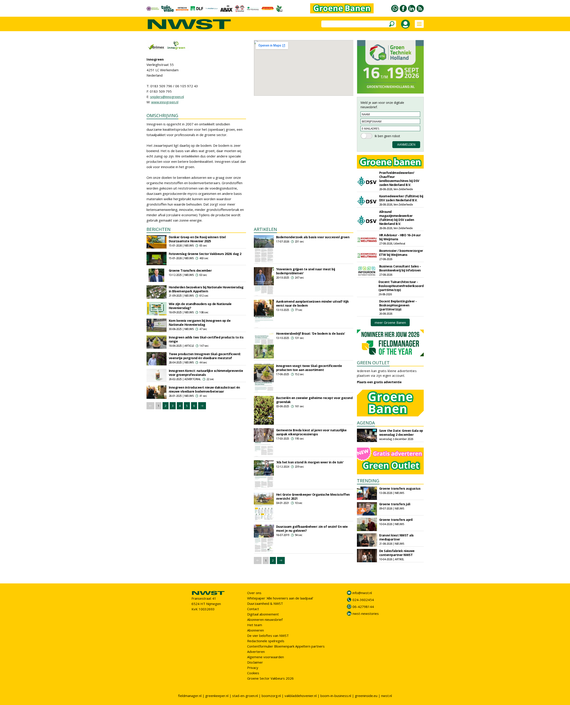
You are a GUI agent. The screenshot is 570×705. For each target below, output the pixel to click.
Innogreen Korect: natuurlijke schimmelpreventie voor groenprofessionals (206, 373)
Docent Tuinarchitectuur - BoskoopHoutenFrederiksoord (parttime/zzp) (401, 286)
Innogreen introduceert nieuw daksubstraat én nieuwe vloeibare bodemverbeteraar (204, 389)
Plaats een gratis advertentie (379, 382)
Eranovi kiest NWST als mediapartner (396, 537)
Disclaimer (255, 662)
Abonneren (255, 630)
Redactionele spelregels (265, 641)
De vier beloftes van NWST (268, 635)
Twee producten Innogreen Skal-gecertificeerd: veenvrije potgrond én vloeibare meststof (205, 356)
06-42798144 (363, 606)
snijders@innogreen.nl (167, 96)
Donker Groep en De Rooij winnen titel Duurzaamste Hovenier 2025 (197, 239)
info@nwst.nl (362, 593)
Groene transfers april (396, 520)
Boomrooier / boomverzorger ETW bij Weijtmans (401, 253)
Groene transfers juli (394, 504)
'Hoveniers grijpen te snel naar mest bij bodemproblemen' (305, 271)
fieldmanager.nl (190, 695)
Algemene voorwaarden (265, 657)
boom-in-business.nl (335, 695)
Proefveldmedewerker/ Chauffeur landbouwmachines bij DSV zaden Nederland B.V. (399, 179)
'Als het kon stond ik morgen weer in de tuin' (310, 462)
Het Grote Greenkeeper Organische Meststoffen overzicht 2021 (313, 496)
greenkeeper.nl (216, 695)
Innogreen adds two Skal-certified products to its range (206, 339)
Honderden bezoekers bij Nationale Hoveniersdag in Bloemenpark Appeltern (206, 289)
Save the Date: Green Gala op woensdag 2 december (401, 432)
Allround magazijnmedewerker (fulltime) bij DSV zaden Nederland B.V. (396, 218)
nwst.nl (386, 695)
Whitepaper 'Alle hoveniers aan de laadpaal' (280, 598)
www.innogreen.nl (164, 102)
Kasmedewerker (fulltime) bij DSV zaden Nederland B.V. (401, 198)
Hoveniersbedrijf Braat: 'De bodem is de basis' (310, 333)
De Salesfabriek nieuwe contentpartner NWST (397, 553)
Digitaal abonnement (263, 614)
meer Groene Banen (390, 322)
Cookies (253, 673)
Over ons (254, 593)
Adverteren (256, 651)
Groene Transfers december (190, 270)
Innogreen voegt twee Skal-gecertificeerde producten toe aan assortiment (309, 368)
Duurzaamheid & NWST (265, 603)
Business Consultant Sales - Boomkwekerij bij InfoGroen (400, 268)
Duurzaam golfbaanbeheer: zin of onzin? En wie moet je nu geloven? (312, 528)
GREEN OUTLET (373, 363)
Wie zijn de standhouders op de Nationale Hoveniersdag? (200, 306)
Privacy (252, 667)
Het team (254, 625)
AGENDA (366, 423)
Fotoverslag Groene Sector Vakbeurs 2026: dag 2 (205, 254)
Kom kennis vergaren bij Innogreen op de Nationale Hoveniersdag (200, 322)
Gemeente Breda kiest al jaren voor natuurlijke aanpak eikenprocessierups (311, 432)
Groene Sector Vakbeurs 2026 (270, 678)
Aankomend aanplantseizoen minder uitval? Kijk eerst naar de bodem (312, 303)
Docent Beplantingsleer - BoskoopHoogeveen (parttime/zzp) (398, 305)
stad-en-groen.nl (245, 695)
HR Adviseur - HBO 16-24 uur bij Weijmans (400, 237)
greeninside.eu (366, 695)
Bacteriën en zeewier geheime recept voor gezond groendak (314, 400)
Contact (253, 609)
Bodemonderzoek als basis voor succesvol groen (313, 237)
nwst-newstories (365, 613)
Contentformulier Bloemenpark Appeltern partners (286, 646)
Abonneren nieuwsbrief (265, 619)
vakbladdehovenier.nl (301, 695)
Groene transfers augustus (400, 488)
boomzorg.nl (271, 695)
